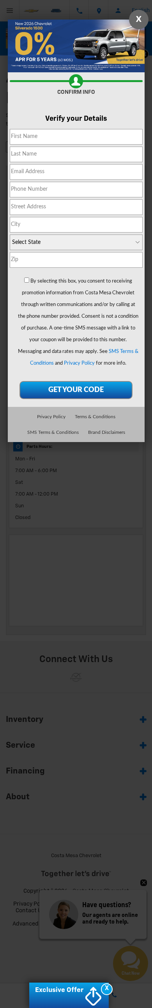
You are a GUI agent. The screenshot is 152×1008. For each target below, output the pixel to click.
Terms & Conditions (95, 416)
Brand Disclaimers (106, 432)
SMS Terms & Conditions (53, 432)
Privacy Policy (79, 363)
